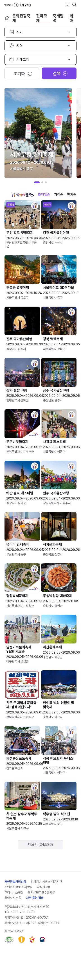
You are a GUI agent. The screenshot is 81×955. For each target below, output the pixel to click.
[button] (37, 182)
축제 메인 (7, 18)
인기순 (71, 194)
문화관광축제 (21, 18)
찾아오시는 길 (13, 898)
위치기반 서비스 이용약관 (46, 881)
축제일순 (44, 194)
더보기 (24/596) (40, 844)
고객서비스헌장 (13, 892)
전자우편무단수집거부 (41, 892)
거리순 (58, 194)
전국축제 (41, 18)
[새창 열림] (9, 939)
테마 (71, 18)
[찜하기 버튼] (67, 4)
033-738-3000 (24, 912)
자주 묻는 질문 (35, 898)
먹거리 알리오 (22, 194)
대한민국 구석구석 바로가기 (17, 5)
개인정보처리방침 (15, 881)
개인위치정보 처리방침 (18, 887)
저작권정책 (43, 887)
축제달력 (58, 18)
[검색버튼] (74, 4)
